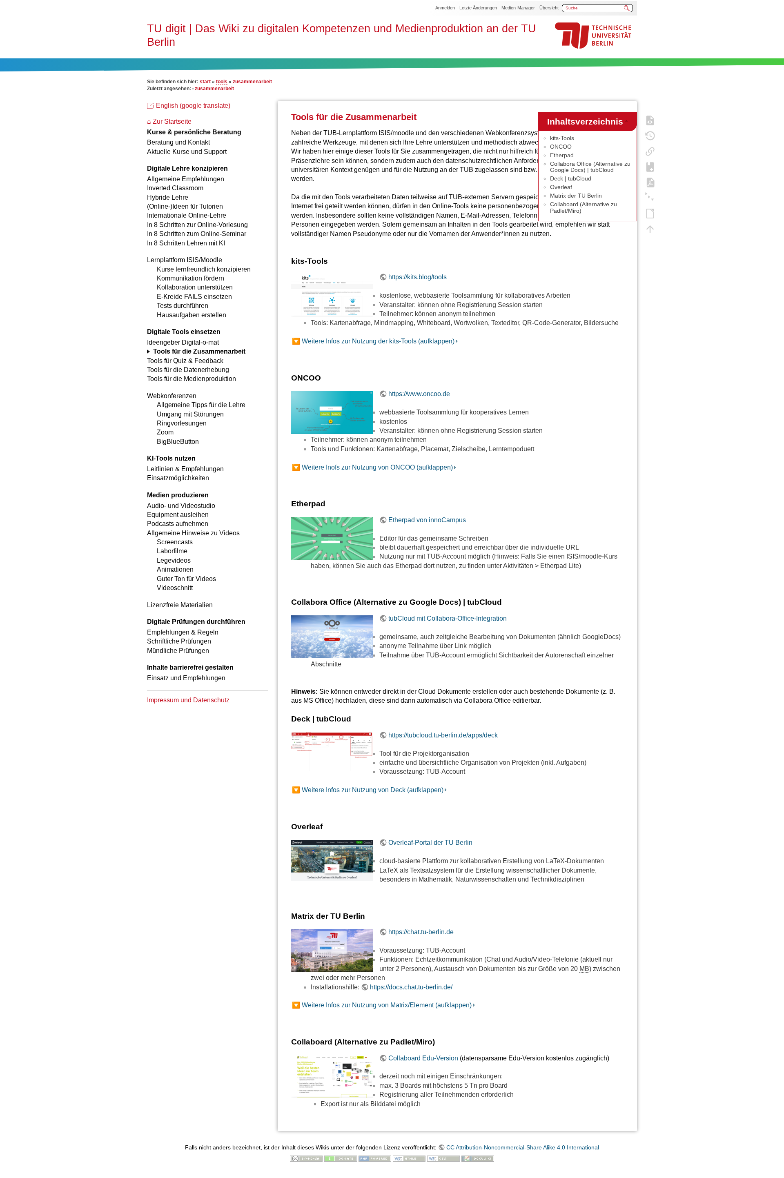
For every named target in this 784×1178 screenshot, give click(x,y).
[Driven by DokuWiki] (477, 1158)
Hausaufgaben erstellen (191, 315)
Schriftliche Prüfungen (179, 641)
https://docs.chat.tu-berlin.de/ (411, 987)
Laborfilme (172, 551)
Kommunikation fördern (190, 278)
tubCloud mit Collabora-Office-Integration (447, 618)
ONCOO (561, 146)
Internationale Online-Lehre (186, 215)
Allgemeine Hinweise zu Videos (193, 533)
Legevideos (174, 560)
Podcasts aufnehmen (177, 523)
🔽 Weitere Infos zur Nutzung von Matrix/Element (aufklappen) (382, 1005)
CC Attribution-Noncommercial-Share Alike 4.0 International (522, 1147)
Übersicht (549, 7)
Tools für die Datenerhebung (188, 369)
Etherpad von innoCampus (427, 520)
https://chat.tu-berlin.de (421, 932)
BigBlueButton (178, 441)
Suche (627, 8)
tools (221, 82)
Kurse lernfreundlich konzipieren (204, 269)
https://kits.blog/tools (417, 277)
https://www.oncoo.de (419, 393)
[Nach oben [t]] (650, 228)
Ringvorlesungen (182, 423)
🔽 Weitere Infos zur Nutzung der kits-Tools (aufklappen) (373, 341)
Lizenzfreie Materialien (180, 604)
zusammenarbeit (252, 82)
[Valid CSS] (443, 1158)
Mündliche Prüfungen (178, 650)
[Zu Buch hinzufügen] (650, 166)
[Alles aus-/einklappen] (650, 197)
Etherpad (562, 155)
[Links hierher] (650, 150)
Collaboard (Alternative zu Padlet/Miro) (583, 207)
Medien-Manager (518, 7)
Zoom (165, 432)
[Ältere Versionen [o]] (650, 135)
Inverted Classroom (175, 188)
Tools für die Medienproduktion (191, 378)
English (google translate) (193, 105)
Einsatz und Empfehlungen (186, 678)
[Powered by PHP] (375, 1158)
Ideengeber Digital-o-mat (183, 342)
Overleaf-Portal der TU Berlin (430, 842)
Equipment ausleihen (178, 514)
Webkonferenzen (171, 395)
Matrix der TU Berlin (576, 195)
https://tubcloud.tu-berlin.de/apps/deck (443, 735)
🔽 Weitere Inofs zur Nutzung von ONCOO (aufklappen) (372, 467)
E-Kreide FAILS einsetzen (194, 296)
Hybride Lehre (167, 197)
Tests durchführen (182, 305)
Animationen (175, 569)
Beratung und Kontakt (178, 142)
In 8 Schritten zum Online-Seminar (196, 233)
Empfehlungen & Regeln (182, 632)
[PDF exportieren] (650, 181)
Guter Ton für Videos (186, 578)
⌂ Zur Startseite (169, 121)
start (205, 82)
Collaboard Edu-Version (423, 1058)
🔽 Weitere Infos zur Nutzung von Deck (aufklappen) (367, 789)
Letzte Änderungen (478, 7)
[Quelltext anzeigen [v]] (650, 119)
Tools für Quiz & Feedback (185, 360)
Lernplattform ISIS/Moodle (184, 259)
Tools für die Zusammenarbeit (199, 351)
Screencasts (175, 542)
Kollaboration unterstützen (195, 287)
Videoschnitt (175, 587)
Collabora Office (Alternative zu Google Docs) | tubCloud (590, 166)
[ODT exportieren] (650, 212)
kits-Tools (562, 138)
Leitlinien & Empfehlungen (185, 468)
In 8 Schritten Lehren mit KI (186, 243)
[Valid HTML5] (409, 1158)
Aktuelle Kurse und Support (187, 151)
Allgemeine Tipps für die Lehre (201, 404)
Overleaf (561, 187)
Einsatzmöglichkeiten (178, 477)
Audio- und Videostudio (181, 505)
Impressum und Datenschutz (188, 700)
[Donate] (340, 1158)
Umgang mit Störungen (190, 414)
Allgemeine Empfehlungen (185, 179)
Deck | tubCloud (570, 178)
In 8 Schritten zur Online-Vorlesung (197, 224)
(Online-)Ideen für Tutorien (185, 206)
